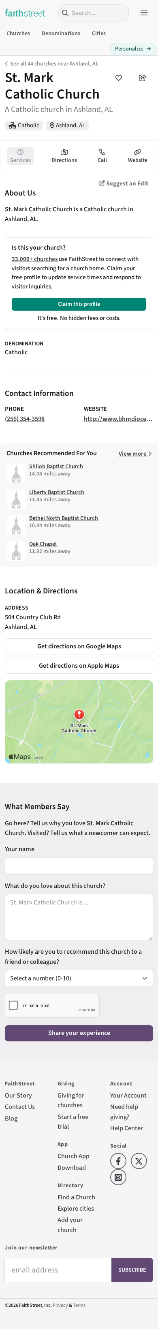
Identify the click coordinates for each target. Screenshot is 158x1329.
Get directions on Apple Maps (79, 665)
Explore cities (76, 1208)
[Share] (142, 78)
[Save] (118, 78)
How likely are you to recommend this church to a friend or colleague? (73, 956)
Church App (74, 1156)
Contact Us (20, 1106)
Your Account (128, 1095)
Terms (79, 1305)
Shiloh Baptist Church (56, 467)
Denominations (61, 33)
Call (102, 160)
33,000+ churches (35, 259)
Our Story (18, 1095)
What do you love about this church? (55, 885)
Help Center (126, 1128)
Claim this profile (79, 304)
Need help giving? (124, 1111)
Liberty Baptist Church (56, 492)
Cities (99, 33)
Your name (19, 849)
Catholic (28, 125)
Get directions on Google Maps (79, 646)
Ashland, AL (70, 125)
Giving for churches (71, 1100)
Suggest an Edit (126, 183)
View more (133, 454)
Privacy (60, 1305)
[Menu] (144, 13)
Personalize (133, 49)
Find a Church (76, 1197)
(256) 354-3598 (25, 418)
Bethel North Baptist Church (63, 518)
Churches (18, 33)
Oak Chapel (43, 544)
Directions (64, 160)
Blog (11, 1118)
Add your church (70, 1224)
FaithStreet (25, 13)
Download (72, 1167)
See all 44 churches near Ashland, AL (54, 64)
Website (137, 160)
